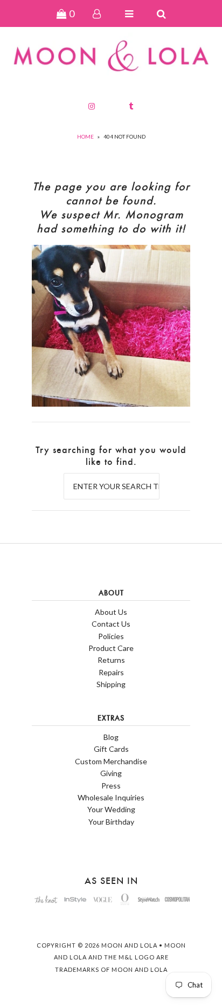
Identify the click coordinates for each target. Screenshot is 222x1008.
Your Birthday (111, 821)
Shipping (111, 684)
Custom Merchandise (111, 761)
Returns (111, 659)
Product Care (111, 648)
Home (85, 136)
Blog (111, 737)
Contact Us (111, 623)
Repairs (111, 672)
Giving (111, 773)
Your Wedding (111, 809)
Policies (111, 636)
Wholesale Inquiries (111, 797)
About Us (111, 611)
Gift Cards (111, 748)
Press (111, 785)
